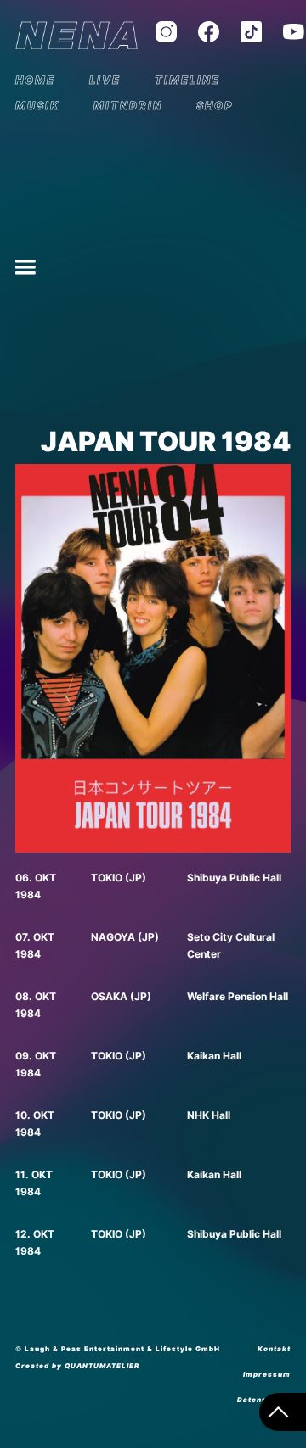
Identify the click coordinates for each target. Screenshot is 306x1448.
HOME (35, 80)
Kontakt (274, 1349)
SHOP (214, 105)
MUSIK (37, 105)
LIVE (105, 80)
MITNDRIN (128, 105)
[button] (25, 267)
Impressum (267, 1374)
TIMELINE (187, 80)
